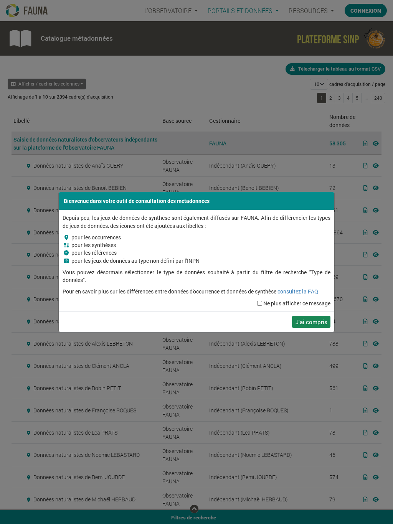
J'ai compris (311, 322)
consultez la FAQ (297, 291)
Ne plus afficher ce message (296, 303)
